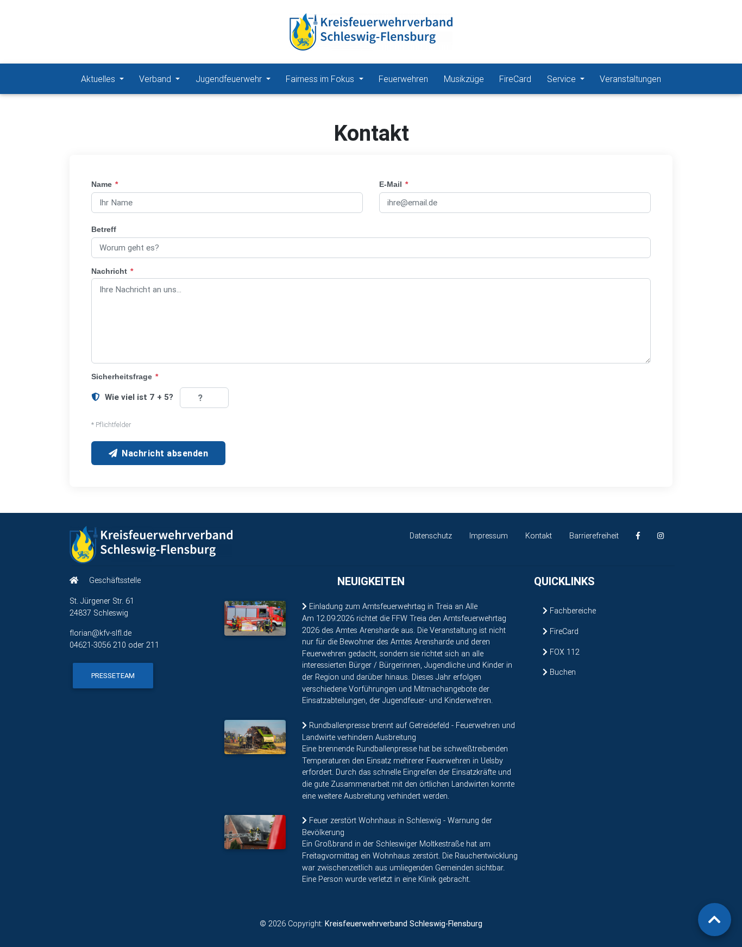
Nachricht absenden (165, 453)
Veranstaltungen (630, 78)
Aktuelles (99, 78)
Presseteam (113, 675)
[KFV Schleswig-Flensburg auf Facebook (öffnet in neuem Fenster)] (638, 536)
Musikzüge (464, 78)
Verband (156, 78)
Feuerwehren (403, 78)
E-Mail (393, 184)
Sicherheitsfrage (124, 376)
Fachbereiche (572, 611)
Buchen (562, 672)
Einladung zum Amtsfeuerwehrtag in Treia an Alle (392, 606)
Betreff (103, 229)
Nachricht (112, 271)
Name (104, 184)
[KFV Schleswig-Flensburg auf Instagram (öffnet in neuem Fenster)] (660, 536)
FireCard (515, 78)
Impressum (488, 536)
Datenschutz (431, 536)
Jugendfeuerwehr (230, 78)
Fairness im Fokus (321, 78)
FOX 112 (564, 652)
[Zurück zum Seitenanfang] (714, 919)
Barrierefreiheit (594, 536)
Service (562, 78)
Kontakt (538, 536)
